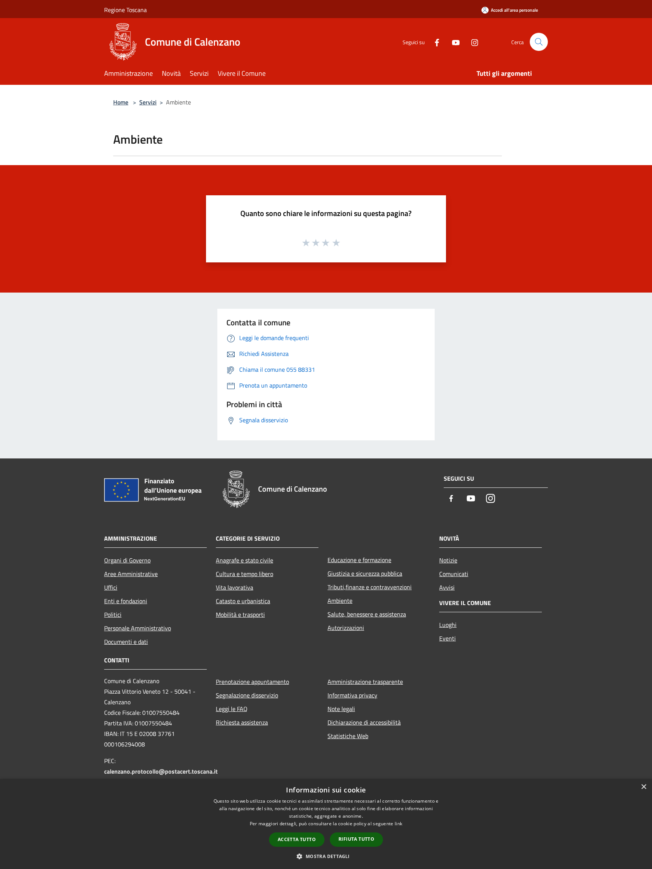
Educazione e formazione (359, 559)
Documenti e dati (126, 641)
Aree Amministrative (131, 573)
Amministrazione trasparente (365, 681)
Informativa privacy (352, 695)
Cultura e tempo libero (244, 573)
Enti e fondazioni (125, 600)
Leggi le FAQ (232, 708)
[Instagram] (471, 42)
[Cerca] (539, 42)
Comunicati (453, 573)
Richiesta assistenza (242, 722)
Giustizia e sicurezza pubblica (365, 573)
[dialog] (326, 824)
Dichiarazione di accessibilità (364, 722)
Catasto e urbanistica (243, 600)
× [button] (643, 787)
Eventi (447, 638)
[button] (325, 856)
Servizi (148, 102)
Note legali (341, 708)
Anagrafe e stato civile (244, 560)
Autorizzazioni (346, 627)
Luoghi (448, 624)
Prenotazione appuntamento (252, 681)
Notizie (448, 560)
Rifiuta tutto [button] (356, 839)
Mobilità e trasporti (240, 614)
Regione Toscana (125, 9)
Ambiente (340, 600)
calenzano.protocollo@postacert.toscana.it (161, 771)
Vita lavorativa (234, 587)
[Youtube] (452, 42)
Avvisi (447, 587)
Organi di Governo (127, 560)
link (398, 823)
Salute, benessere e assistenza (367, 614)
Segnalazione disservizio (247, 695)
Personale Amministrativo (137, 628)
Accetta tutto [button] (297, 839)
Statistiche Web (348, 735)
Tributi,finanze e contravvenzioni (370, 587)
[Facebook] (433, 42)
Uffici (110, 587)
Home (120, 102)
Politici (112, 614)
